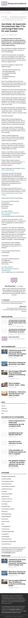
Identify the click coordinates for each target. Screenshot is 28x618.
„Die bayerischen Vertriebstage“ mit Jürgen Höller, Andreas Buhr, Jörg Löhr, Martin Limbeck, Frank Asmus (17, 322)
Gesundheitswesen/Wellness (8, 486)
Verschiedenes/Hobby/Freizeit (8, 541)
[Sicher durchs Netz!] (4, 338)
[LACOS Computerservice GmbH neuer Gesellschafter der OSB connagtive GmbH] (4, 422)
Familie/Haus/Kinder (6, 479)
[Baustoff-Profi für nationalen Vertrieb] (4, 443)
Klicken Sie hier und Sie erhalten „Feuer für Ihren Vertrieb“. (13, 193)
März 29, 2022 (13, 455)
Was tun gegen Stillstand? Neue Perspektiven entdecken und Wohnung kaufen (17, 373)
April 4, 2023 (13, 397)
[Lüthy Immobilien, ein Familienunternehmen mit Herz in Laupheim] (4, 451)
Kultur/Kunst (4, 511)
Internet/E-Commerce (6, 499)
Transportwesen (5, 529)
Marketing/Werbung (6, 514)
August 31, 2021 (14, 428)
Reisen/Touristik (5, 521)
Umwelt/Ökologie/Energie (7, 531)
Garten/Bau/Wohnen (6, 484)
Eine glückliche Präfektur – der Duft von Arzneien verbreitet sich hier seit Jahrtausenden (17, 463)
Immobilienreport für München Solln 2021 (16, 434)
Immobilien (4, 491)
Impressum (4, 408)
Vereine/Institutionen (6, 539)
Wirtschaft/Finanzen (6, 544)
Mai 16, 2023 (13, 387)
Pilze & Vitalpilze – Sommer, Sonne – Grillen (17, 384)
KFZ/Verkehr (4, 504)
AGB (2, 413)
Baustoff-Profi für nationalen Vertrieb (15, 442)
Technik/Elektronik (5, 526)
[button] (26, 9)
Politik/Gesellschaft (6, 516)
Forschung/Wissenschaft (7, 481)
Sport (2, 524)
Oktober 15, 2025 (14, 378)
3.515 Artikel (20, 286)
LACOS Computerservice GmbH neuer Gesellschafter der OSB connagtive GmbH (17, 423)
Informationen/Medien (6, 494)
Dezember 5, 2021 (14, 468)
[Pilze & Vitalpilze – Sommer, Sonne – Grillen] (4, 384)
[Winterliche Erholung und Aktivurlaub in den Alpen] (4, 364)
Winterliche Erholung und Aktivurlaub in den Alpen (17, 363)
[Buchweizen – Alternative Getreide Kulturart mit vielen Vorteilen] (4, 393)
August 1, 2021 (13, 334)
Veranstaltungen (5, 536)
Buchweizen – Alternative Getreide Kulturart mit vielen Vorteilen (17, 393)
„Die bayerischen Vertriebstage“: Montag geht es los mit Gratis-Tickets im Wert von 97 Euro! (17, 331)
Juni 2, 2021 (6, 35)
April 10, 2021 (13, 339)
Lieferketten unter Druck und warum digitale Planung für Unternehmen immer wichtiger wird (17, 352)
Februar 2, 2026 (14, 366)
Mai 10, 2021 (13, 436)
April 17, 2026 (13, 357)
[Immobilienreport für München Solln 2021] (4, 434)
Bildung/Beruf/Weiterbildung (8, 476)
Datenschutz (4, 411)
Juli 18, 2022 (13, 445)
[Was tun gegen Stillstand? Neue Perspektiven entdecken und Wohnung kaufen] (4, 372)
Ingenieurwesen (5, 496)
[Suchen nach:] (14, 12)
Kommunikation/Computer (7, 509)
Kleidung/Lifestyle (5, 506)
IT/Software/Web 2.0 (6, 501)
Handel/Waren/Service (6, 489)
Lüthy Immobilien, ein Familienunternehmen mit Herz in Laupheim (17, 452)
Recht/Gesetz (4, 519)
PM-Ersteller (14, 35)
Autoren (3, 406)
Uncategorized (5, 534)
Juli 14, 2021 (13, 326)
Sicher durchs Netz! (14, 337)
